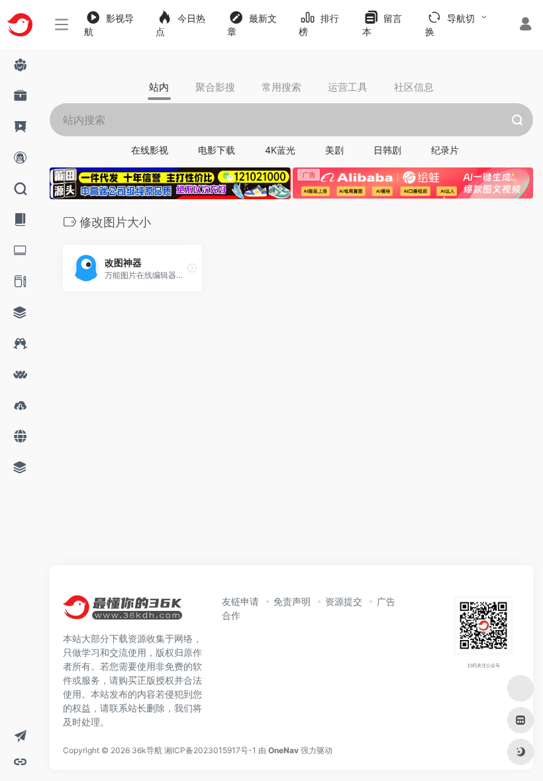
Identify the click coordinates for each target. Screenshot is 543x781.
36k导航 (147, 750)
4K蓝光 (280, 150)
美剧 (334, 150)
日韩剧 (387, 150)
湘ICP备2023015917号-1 (210, 750)
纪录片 (445, 150)
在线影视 (149, 150)
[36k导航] (122, 611)
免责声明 (292, 601)
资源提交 (343, 601)
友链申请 (240, 601)
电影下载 (216, 150)
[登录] (525, 25)
